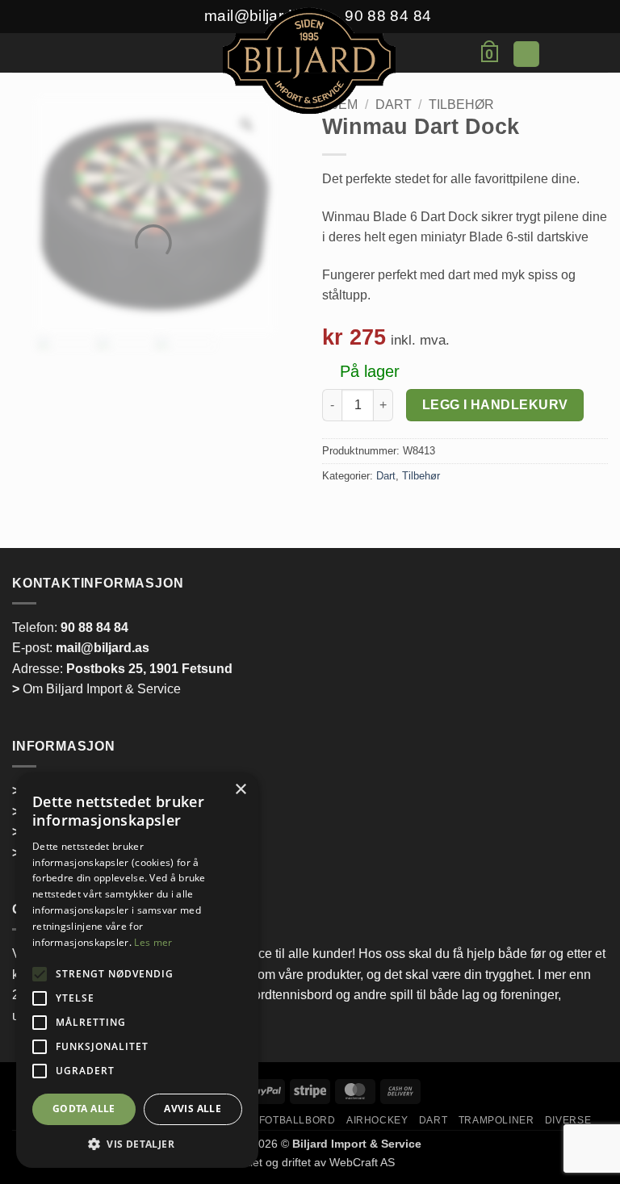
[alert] (137, 970)
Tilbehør (461, 104)
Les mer (153, 942)
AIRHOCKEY (377, 1120)
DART (433, 1120)
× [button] (240, 790)
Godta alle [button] (83, 1108)
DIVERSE (568, 1120)
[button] (109, 57)
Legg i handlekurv (495, 405)
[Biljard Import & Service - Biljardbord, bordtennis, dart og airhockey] (309, 62)
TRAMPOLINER (496, 1120)
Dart (386, 476)
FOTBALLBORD (297, 1120)
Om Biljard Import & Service (96, 689)
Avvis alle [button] (192, 1108)
